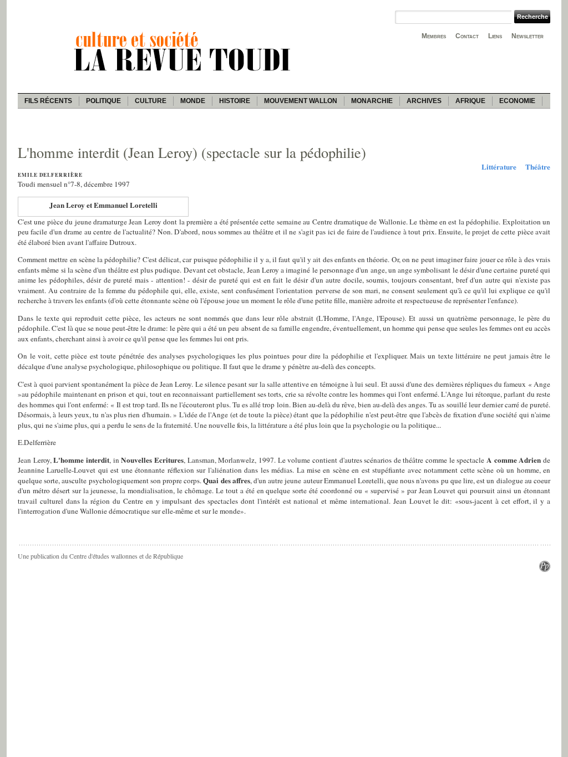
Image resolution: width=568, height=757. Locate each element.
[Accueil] (184, 72)
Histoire (234, 101)
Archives (424, 101)
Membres (434, 36)
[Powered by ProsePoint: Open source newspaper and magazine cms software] (544, 569)
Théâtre (537, 166)
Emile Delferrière (50, 174)
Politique (103, 101)
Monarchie (372, 101)
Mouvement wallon (300, 101)
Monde (192, 101)
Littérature (498, 166)
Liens (495, 36)
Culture (150, 101)
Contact (467, 36)
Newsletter (527, 36)
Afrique (470, 101)
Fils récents (48, 101)
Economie (517, 101)
